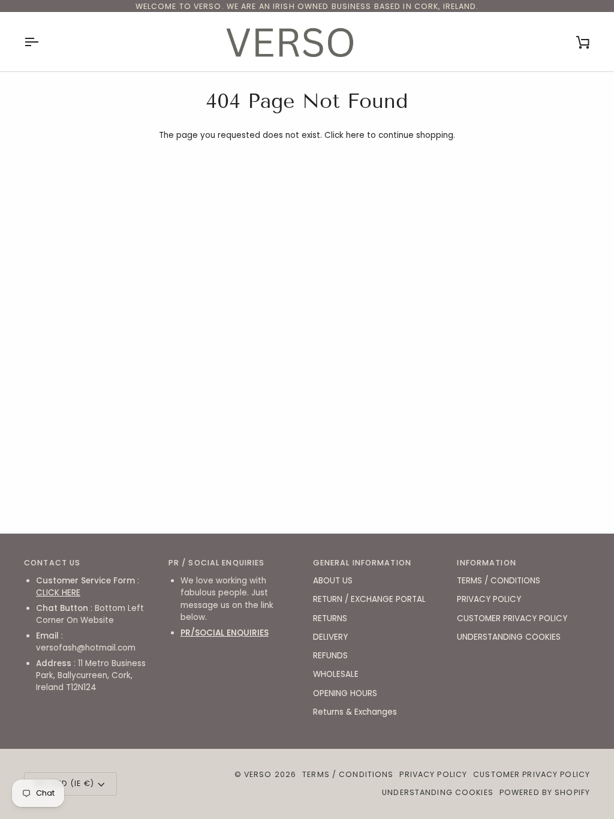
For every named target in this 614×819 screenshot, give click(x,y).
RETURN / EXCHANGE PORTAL (369, 599)
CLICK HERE (58, 592)
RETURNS (330, 618)
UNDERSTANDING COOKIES (509, 637)
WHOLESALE (336, 674)
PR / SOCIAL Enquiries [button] (216, 563)
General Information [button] (362, 563)
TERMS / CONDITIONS (498, 580)
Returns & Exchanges (355, 712)
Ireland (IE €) (64, 783)
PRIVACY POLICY (489, 599)
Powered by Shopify (544, 792)
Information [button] (486, 563)
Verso (258, 774)
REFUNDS (330, 655)
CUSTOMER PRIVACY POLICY (512, 618)
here (355, 135)
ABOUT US (333, 580)
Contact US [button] (52, 563)
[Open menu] (42, 41)
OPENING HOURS (345, 693)
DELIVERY (330, 637)
